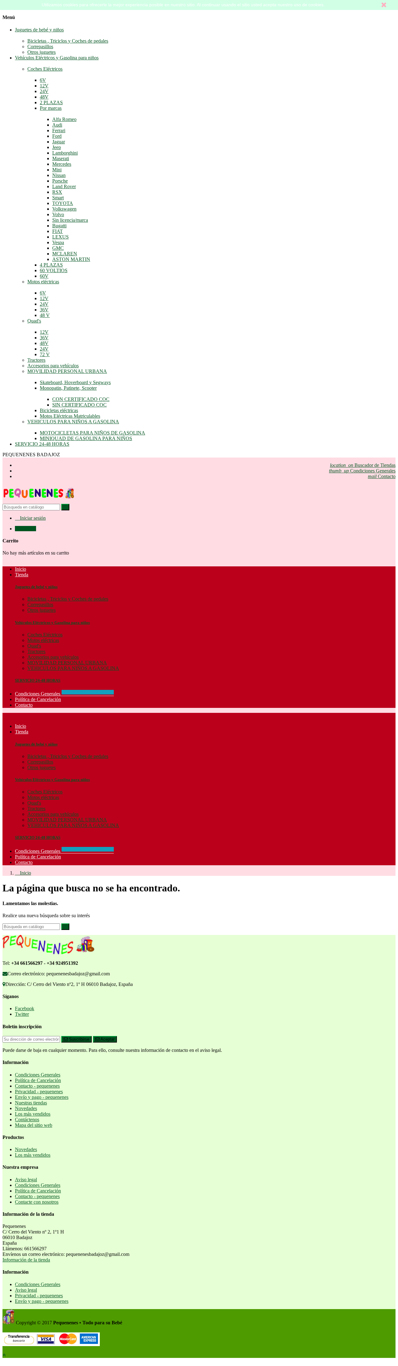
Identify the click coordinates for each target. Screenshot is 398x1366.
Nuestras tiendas (31, 1102)
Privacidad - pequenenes (39, 1091)
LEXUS (60, 236)
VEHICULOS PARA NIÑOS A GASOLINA (73, 421)
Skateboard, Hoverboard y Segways (75, 382)
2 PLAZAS (51, 102)
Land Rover (64, 186)
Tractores (36, 360)
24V (44, 91)
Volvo (58, 214)
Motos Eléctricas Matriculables (70, 416)
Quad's (34, 320)
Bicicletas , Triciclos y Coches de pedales (67, 41)
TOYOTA (62, 203)
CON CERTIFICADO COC (80, 399)
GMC (58, 248)
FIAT (57, 231)
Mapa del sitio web (33, 1125)
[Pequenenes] (38, 501)
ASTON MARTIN (71, 259)
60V (44, 276)
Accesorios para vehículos (53, 365)
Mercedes (61, 164)
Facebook (24, 1008)
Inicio (20, 726)
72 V (45, 354)
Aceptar (107, 1039)
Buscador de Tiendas (363, 465)
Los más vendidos (32, 1114)
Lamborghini (65, 153)
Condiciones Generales (362, 470)
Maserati (60, 158)
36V (44, 309)
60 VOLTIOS (53, 270)
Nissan (59, 175)
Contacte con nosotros (36, 1202)
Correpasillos (40, 46)
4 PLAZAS (51, 264)
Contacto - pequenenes (37, 1086)
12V (44, 85)
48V (44, 97)
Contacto (382, 476)
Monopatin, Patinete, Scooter (68, 388)
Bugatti (59, 225)
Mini (57, 169)
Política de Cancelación (38, 856)
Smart (58, 197)
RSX (57, 192)
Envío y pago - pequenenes (41, 1097)
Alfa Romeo (64, 119)
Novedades (26, 1108)
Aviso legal (26, 1179)
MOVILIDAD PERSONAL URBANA (67, 371)
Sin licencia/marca (70, 220)
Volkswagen (64, 208)
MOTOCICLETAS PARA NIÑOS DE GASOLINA (92, 432)
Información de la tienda (26, 1259)
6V (43, 80)
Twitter (22, 1014)
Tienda (21, 731)
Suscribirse (78, 1039)
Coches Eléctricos (44, 69)
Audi (57, 125)
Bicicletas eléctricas (59, 410)
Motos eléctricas (43, 281)
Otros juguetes (41, 52)
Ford (57, 136)
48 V (45, 315)
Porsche (60, 181)
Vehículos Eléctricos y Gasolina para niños (57, 57)
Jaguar (58, 141)
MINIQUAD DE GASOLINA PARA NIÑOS (86, 438)
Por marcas (51, 108)
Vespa (58, 242)
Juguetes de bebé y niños (39, 29)
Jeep (56, 147)
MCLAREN (64, 253)
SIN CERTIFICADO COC (79, 404)
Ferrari (58, 130)
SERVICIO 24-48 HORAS (42, 444)
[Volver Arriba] (4, 1355)
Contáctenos (27, 1119)
